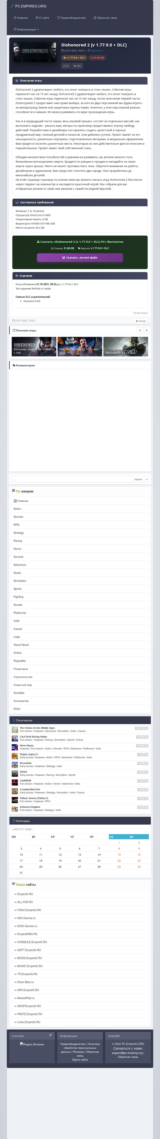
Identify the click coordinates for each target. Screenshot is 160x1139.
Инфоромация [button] (26, 29)
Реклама (78, 1052)
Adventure (97, 50)
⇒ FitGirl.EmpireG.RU (27, 910)
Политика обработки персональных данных (80, 1048)
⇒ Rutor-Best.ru (23, 982)
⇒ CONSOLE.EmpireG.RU (30, 942)
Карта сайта (80, 1059)
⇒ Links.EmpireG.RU (26, 1022)
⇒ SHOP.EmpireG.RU (27, 1006)
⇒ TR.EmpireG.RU (25, 974)
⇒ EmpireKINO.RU (25, 934)
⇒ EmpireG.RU (23, 894)
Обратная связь (106, 18)
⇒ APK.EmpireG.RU (26, 990)
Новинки (22, 18)
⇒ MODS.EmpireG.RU (27, 958)
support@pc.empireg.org (127, 1053)
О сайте (43, 18)
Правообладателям (73, 18)
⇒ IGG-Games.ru (24, 918)
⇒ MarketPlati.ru (24, 998)
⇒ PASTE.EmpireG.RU (27, 1014)
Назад (142, 321)
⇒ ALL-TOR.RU (23, 902)
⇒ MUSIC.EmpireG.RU (28, 966)
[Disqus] (80, 420)
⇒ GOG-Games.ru (25, 926)
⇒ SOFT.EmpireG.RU (27, 950)
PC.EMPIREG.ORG (30, 5)
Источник (142, 313)
